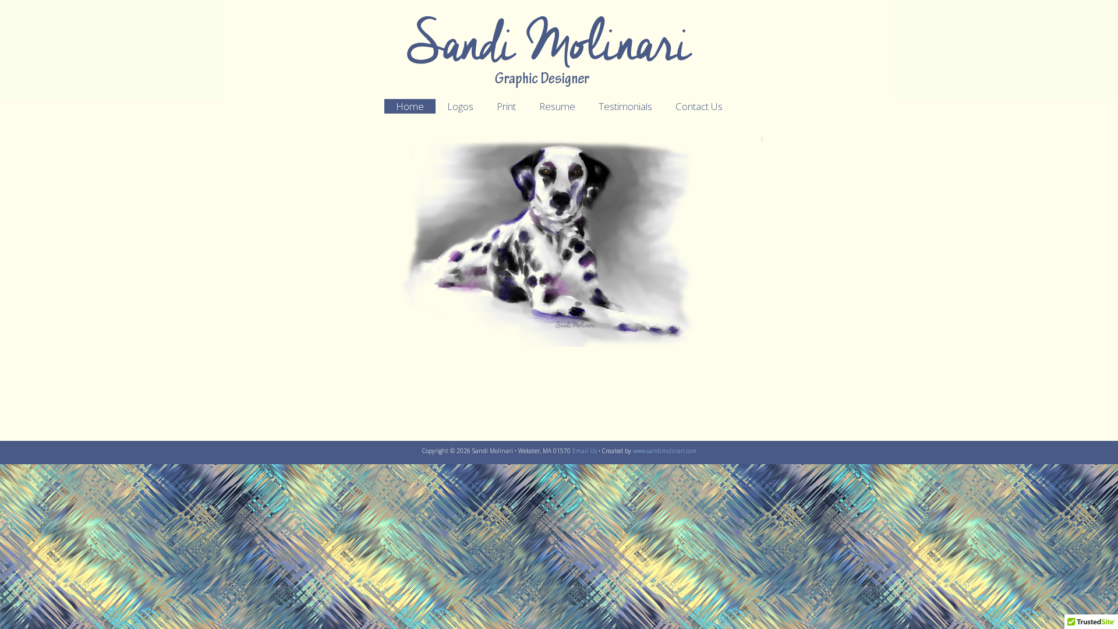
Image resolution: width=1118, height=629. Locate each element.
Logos (460, 106)
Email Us (584, 451)
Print (506, 106)
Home (410, 106)
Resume (557, 106)
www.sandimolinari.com (664, 451)
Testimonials (625, 106)
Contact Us (699, 106)
